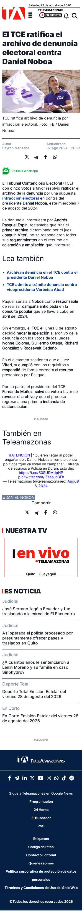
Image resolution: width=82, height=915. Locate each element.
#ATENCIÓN (19, 455)
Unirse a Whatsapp (24, 171)
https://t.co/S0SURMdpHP (41, 472)
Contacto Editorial (41, 855)
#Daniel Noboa (18, 497)
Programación (41, 801)
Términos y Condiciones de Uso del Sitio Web (41, 888)
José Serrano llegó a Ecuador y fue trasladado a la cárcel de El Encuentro (38, 611)
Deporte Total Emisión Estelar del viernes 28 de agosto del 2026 (34, 694)
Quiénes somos (41, 863)
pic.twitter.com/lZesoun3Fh (41, 477)
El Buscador (41, 818)
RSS (41, 826)
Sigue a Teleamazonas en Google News (41, 793)
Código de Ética (41, 847)
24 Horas (41, 810)
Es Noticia (22, 591)
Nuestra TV (25, 530)
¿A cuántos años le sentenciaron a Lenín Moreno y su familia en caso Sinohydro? (35, 667)
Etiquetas (41, 839)
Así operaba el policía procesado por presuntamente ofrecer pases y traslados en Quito (37, 638)
